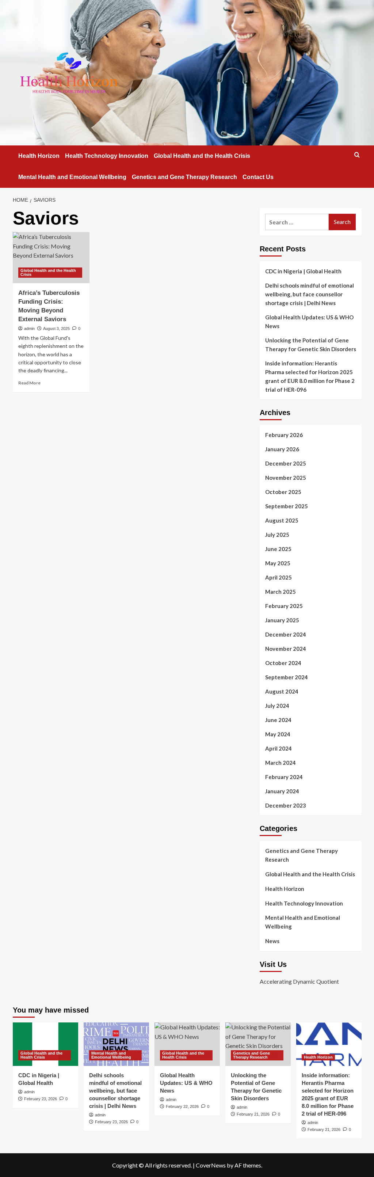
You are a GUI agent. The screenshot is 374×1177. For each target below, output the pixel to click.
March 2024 (280, 762)
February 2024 (284, 777)
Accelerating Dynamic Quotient (299, 981)
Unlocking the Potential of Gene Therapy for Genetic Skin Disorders (310, 344)
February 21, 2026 (253, 1114)
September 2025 (286, 506)
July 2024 (277, 705)
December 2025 (285, 463)
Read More (29, 383)
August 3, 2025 (56, 328)
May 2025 (277, 563)
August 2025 (281, 520)
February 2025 (284, 606)
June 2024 (278, 720)
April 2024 (278, 748)
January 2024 (282, 791)
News (272, 941)
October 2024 (283, 663)
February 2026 (284, 435)
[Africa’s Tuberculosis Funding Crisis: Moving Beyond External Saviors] (51, 257)
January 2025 (282, 620)
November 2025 (285, 477)
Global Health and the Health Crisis (202, 156)
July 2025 (277, 534)
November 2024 (285, 648)
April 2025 (278, 577)
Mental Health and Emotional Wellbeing (72, 177)
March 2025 (280, 591)
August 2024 (281, 691)
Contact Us (258, 177)
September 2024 (286, 677)
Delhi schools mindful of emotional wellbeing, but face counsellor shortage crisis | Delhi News (309, 294)
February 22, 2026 (182, 1106)
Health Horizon (39, 156)
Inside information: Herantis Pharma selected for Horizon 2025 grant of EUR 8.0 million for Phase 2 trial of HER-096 (310, 376)
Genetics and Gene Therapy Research (184, 177)
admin (29, 328)
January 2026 (282, 449)
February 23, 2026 (40, 1099)
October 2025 (283, 492)
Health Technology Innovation (106, 156)
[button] (357, 154)
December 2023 (285, 805)
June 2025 (278, 549)
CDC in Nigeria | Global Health (303, 271)
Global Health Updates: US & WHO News (309, 321)
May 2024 (277, 734)
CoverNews (211, 1165)
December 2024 (285, 634)
